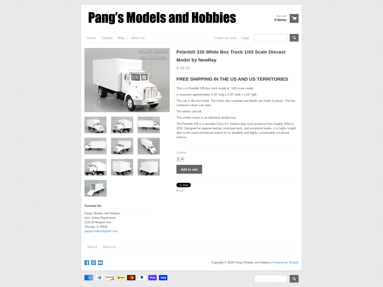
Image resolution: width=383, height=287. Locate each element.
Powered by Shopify (286, 262)
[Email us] (101, 263)
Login (245, 38)
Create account (225, 38)
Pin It (179, 190)
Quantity (181, 152)
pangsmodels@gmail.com (101, 231)
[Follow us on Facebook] (87, 263)
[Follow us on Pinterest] (94, 263)
